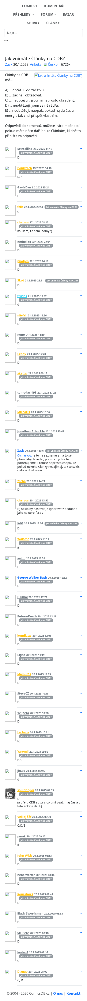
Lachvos (23, 732)
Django (22, 971)
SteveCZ (23, 693)
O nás (58, 993)
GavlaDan (24, 187)
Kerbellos (24, 242)
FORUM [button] (47, 14)
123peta (23, 713)
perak (21, 836)
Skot (20, 280)
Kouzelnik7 (25, 894)
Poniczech (24, 168)
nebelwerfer (26, 875)
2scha (21, 481)
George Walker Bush (32, 577)
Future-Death (27, 616)
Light (21, 655)
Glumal (22, 597)
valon (21, 558)
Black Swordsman (30, 913)
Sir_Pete (23, 933)
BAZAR (68, 14)
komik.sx (24, 635)
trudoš (22, 296)
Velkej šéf (24, 817)
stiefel (21, 315)
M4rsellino (25, 149)
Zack (8, 64)
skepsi (22, 373)
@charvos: (24, 455)
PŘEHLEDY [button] (22, 14)
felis (20, 207)
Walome (23, 539)
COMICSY (29, 6)
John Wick (24, 855)
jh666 (21, 771)
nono (21, 335)
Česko (53, 64)
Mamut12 (24, 674)
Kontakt (73, 993)
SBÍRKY (33, 23)
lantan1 (22, 952)
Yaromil (23, 751)
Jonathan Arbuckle (31, 431)
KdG (20, 523)
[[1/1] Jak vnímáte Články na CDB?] (58, 75)
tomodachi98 (27, 392)
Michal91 (23, 412)
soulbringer (25, 790)
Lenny (21, 354)
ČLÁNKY (53, 23)
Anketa (35, 64)
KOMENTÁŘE (54, 6)
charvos (23, 222)
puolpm (23, 261)
